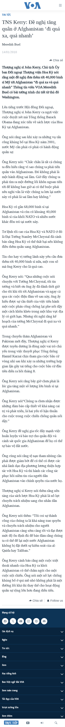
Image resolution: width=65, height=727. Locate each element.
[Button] (56, 60)
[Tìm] (56, 723)
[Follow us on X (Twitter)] (13, 621)
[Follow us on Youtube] (21, 621)
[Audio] (42, 723)
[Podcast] (36, 621)
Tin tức (6, 15)
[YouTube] (27, 723)
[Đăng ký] (44, 621)
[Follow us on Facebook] (5, 621)
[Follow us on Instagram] (28, 621)
